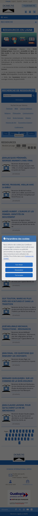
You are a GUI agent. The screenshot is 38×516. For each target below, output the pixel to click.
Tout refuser (19, 265)
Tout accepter (19, 275)
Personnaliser (19, 270)
